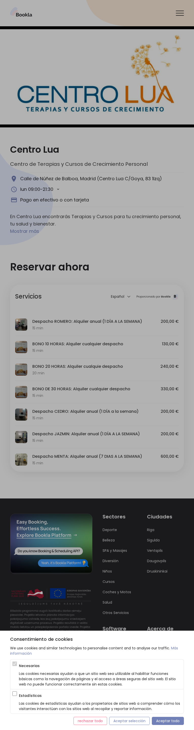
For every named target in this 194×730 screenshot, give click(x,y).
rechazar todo (90, 720)
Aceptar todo (168, 720)
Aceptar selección (129, 720)
